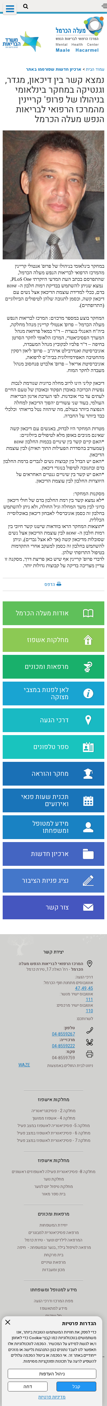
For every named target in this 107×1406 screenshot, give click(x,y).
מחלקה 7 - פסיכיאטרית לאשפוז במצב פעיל (53, 1140)
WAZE (24, 1065)
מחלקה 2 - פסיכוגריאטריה (53, 1111)
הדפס (49, 584)
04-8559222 (63, 1046)
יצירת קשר (53, 952)
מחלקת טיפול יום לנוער (53, 1186)
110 (89, 1011)
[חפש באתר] (25, 6)
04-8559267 (63, 1034)
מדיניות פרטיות (51, 1397)
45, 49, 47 (84, 988)
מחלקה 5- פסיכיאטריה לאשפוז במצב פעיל (54, 1126)
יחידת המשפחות (53, 1225)
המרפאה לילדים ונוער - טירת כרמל (53, 1240)
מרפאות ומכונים (53, 1214)
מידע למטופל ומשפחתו (53, 1289)
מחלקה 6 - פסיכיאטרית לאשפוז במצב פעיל (53, 1133)
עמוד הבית (95, 69)
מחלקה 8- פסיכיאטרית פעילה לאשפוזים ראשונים (53, 1172)
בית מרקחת (53, 1255)
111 (89, 1000)
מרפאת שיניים (53, 1262)
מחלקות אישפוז (53, 1099)
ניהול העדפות (52, 1373)
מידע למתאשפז (53, 1308)
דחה (27, 1386)
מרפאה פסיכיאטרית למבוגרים (54, 1233)
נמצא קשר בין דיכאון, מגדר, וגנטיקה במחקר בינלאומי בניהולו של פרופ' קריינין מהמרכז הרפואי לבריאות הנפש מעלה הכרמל (54, 100)
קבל (76, 1386)
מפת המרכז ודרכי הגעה (53, 1301)
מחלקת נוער (53, 1179)
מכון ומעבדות (53, 1270)
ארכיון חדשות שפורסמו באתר (53, 69)
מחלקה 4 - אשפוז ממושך (53, 1118)
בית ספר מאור (53, 1194)
